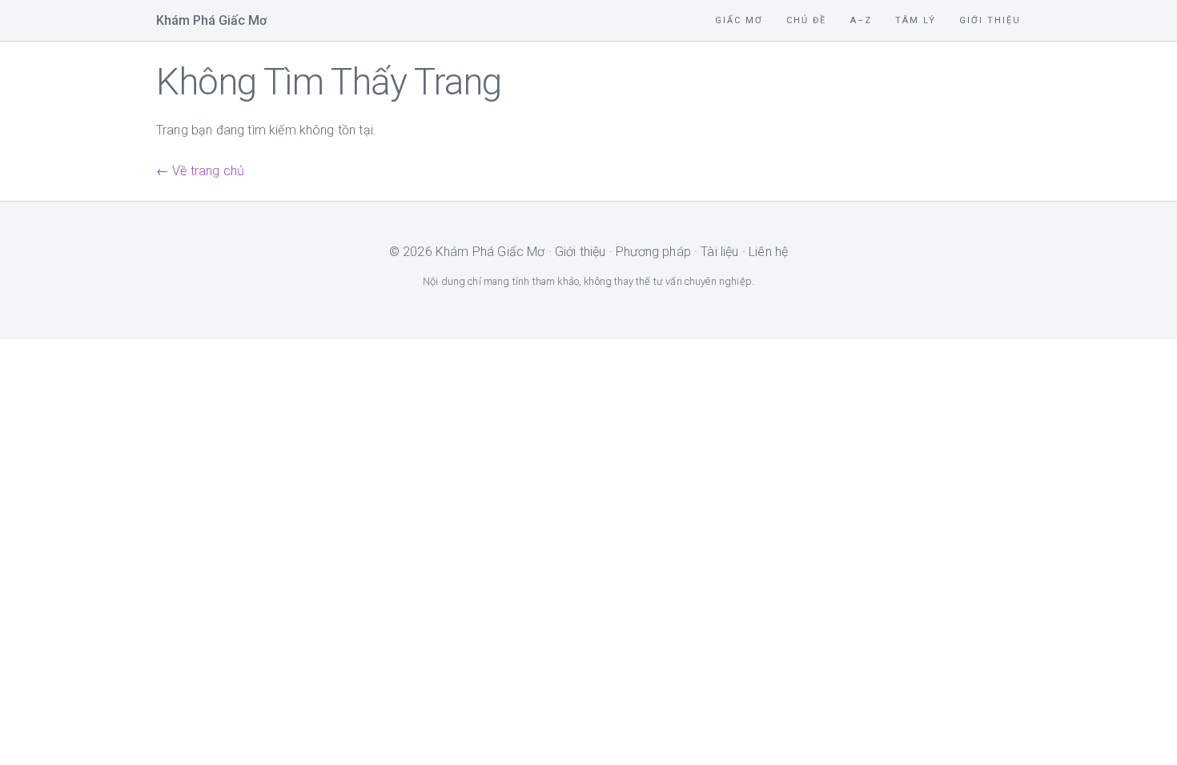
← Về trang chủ (200, 170)
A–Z (861, 20)
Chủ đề (806, 20)
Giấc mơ (739, 20)
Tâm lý (915, 20)
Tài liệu (719, 251)
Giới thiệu (990, 20)
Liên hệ (768, 251)
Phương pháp (653, 251)
